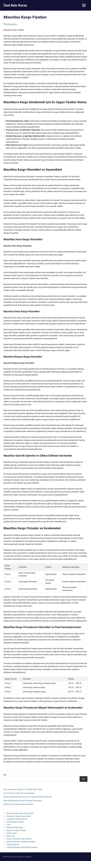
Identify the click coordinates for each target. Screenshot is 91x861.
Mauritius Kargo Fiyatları (16, 830)
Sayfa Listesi (12, 833)
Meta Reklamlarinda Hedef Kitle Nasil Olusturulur (23, 801)
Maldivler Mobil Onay (15, 827)
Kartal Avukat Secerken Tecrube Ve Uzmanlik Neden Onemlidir (28, 797)
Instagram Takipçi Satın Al (17, 819)
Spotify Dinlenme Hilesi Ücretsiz (19, 839)
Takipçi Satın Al (13, 845)
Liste (8, 825)
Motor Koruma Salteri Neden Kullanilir (18, 804)
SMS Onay (11, 836)
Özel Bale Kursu (15, 5)
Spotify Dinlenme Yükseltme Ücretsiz (21, 842)
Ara (5, 775)
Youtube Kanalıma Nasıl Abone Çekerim (22, 847)
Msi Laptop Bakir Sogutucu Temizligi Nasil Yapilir (23, 789)
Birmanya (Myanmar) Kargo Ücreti (20, 813)
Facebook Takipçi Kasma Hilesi (19, 816)
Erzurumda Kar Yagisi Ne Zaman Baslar (19, 793)
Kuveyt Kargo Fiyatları (15, 822)
